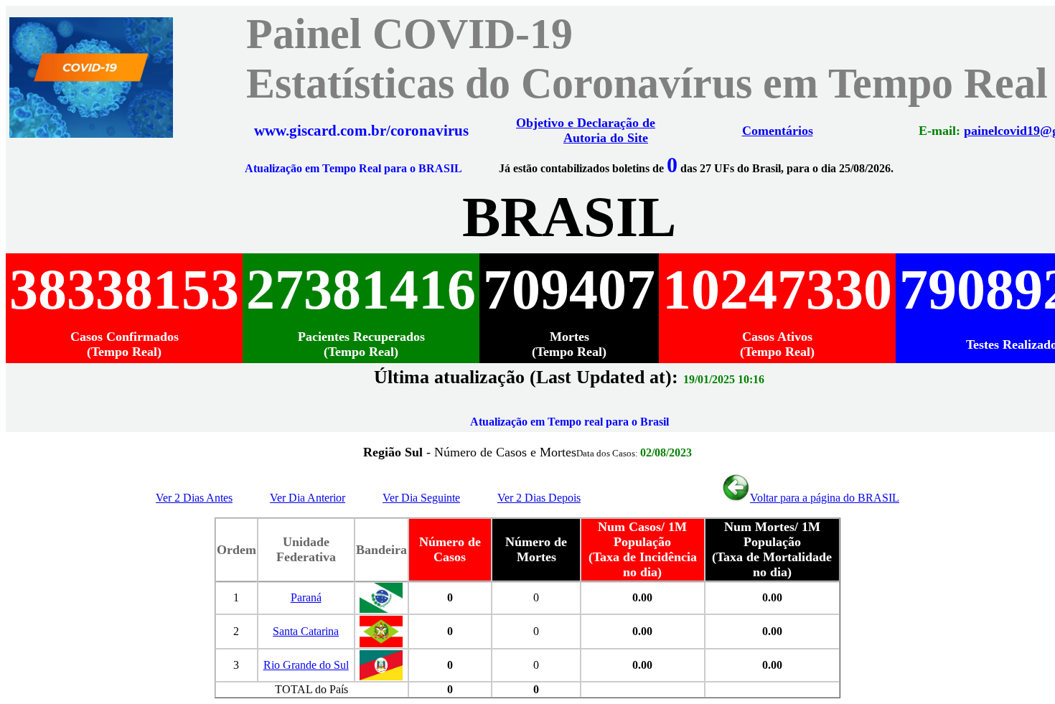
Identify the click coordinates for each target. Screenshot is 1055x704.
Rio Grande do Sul (306, 665)
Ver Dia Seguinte (421, 498)
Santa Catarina (306, 631)
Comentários (777, 130)
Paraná (306, 597)
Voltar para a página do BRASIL (824, 498)
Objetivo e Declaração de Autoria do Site (585, 130)
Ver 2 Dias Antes (194, 498)
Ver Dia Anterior (307, 498)
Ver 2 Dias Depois (539, 498)
